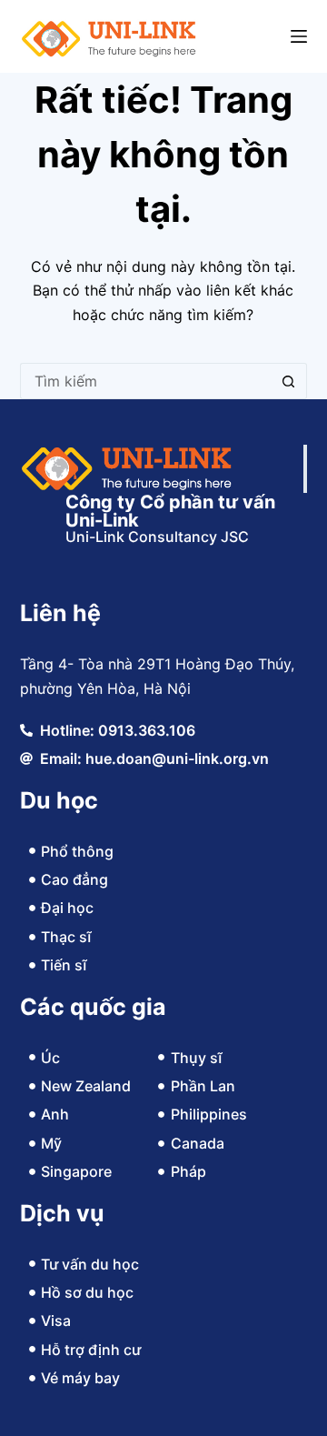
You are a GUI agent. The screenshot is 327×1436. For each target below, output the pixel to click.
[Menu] (299, 36)
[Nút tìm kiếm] (289, 381)
